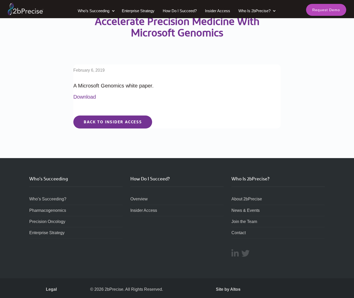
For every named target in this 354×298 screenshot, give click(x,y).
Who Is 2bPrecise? (255, 11)
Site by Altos (228, 289)
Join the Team (244, 221)
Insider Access (217, 11)
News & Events (245, 210)
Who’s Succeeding (94, 11)
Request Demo (326, 10)
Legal (51, 289)
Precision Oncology (47, 221)
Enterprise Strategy (138, 11)
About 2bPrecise (246, 199)
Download (84, 97)
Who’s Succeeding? (47, 199)
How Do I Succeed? (180, 11)
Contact (238, 233)
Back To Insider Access (113, 121)
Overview (139, 199)
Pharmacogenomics (47, 210)
